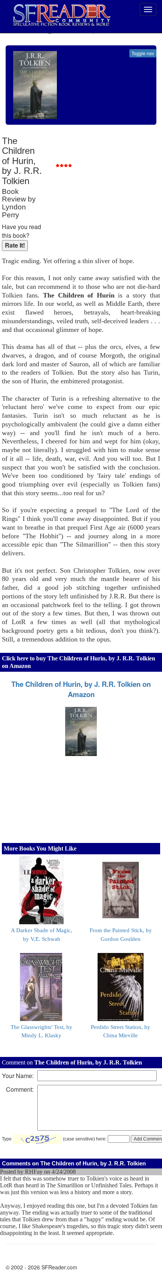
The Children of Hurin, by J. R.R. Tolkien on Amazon (81, 689)
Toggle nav (142, 53)
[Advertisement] (103, 185)
